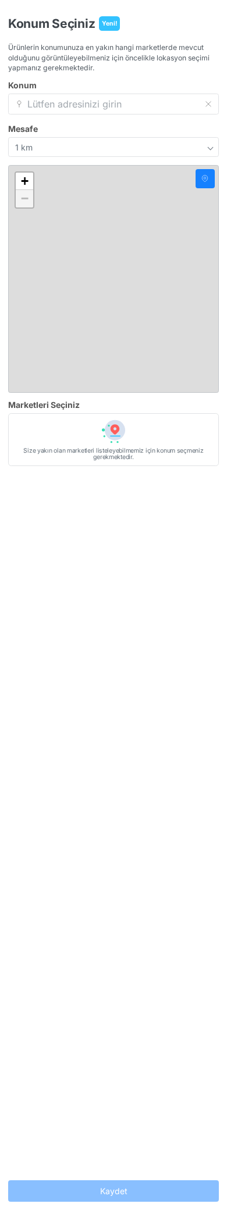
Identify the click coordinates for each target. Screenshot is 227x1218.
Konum (22, 85)
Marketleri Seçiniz (44, 405)
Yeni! (110, 23)
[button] (24, 181)
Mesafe (23, 129)
